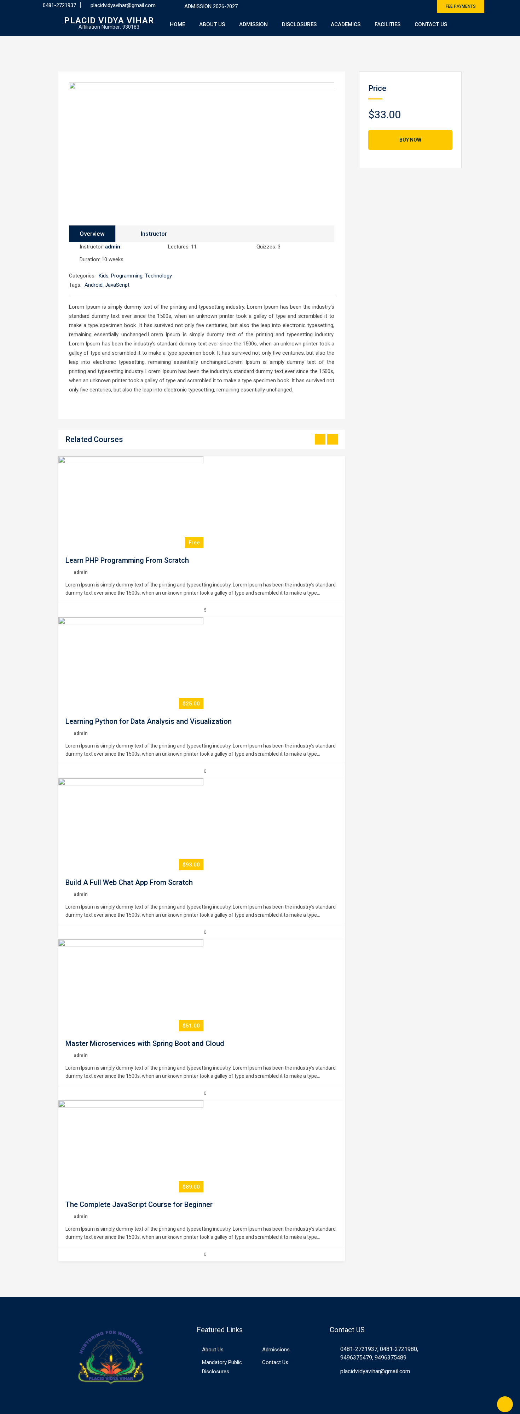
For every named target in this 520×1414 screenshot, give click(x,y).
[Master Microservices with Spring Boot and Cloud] (131, 985)
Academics (345, 24)
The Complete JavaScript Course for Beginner (139, 1204)
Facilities (387, 24)
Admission (253, 24)
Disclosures (299, 24)
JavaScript (117, 285)
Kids (104, 276)
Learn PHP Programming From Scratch (127, 560)
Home (177, 24)
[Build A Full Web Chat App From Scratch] (131, 824)
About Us (212, 24)
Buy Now (410, 140)
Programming (127, 276)
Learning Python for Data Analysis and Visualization (148, 721)
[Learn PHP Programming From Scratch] (131, 502)
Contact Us (431, 24)
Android (94, 285)
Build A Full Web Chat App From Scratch (129, 882)
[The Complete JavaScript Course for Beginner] (131, 1146)
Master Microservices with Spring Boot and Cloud (144, 1043)
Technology (158, 276)
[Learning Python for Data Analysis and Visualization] (131, 663)
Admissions (276, 1349)
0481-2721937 (59, 5)
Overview (92, 233)
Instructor (154, 233)
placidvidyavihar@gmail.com (123, 5)
